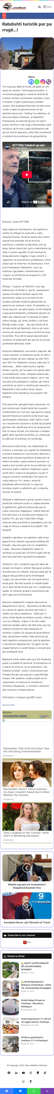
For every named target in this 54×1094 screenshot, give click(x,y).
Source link (8, 704)
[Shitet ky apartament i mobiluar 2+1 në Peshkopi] (10, 1044)
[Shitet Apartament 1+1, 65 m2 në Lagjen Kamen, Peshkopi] (10, 1025)
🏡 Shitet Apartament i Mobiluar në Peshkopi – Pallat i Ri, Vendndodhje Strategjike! (36, 984)
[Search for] (39, 7)
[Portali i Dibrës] (14, 7)
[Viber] (48, 81)
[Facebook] (31, 81)
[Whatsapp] (37, 81)
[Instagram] (42, 81)
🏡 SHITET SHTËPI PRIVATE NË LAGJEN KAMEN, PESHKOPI (35, 966)
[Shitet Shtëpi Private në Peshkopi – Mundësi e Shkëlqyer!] (10, 1007)
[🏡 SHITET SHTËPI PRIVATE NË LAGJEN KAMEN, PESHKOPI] (10, 970)
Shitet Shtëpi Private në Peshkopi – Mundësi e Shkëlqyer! (33, 1003)
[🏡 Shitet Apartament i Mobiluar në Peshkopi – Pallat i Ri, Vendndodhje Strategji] (10, 988)
